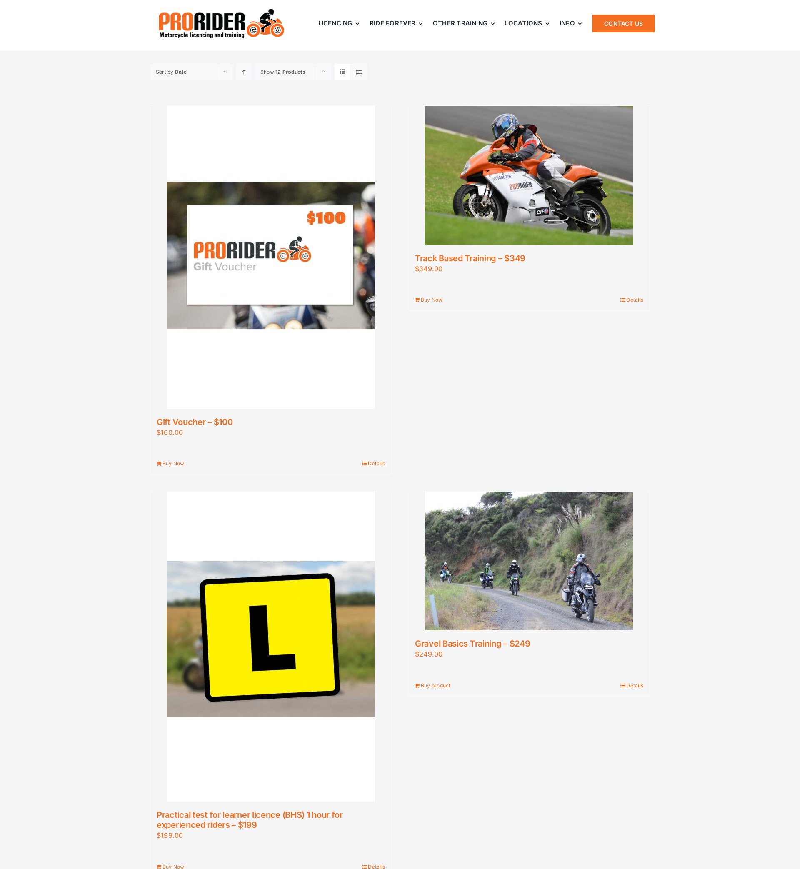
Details (376, 463)
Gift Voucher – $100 (194, 422)
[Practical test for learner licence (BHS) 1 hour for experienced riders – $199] (270, 647)
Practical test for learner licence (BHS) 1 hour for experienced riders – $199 (250, 820)
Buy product (436, 685)
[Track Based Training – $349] (529, 175)
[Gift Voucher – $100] (270, 257)
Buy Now (173, 463)
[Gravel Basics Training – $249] (529, 561)
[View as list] (359, 72)
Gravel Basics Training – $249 (472, 644)
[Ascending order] (244, 71)
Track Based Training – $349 (470, 258)
